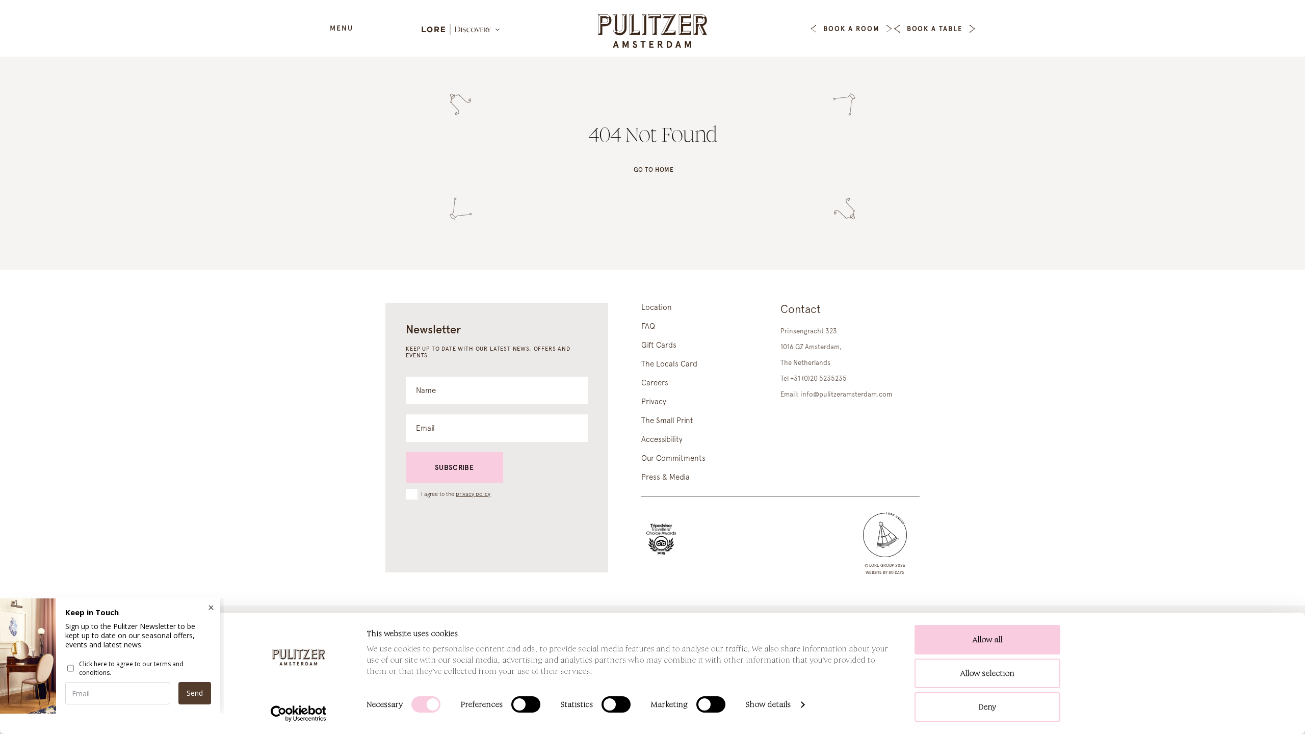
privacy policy (473, 494)
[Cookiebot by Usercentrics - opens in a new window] (298, 713)
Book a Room (851, 29)
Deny (988, 707)
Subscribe (454, 467)
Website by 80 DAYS (885, 572)
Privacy (653, 401)
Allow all (988, 639)
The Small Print (667, 420)
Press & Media (665, 477)
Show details (768, 704)
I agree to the (455, 494)
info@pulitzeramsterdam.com (846, 394)
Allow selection (987, 673)
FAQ (648, 326)
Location (656, 307)
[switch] (525, 704)
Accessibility (662, 439)
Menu (341, 28)
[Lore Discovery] (461, 30)
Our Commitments (673, 458)
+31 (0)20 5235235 (818, 378)
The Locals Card (669, 364)
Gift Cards (658, 345)
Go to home (654, 169)
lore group (881, 565)
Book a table (934, 29)
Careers (654, 382)
